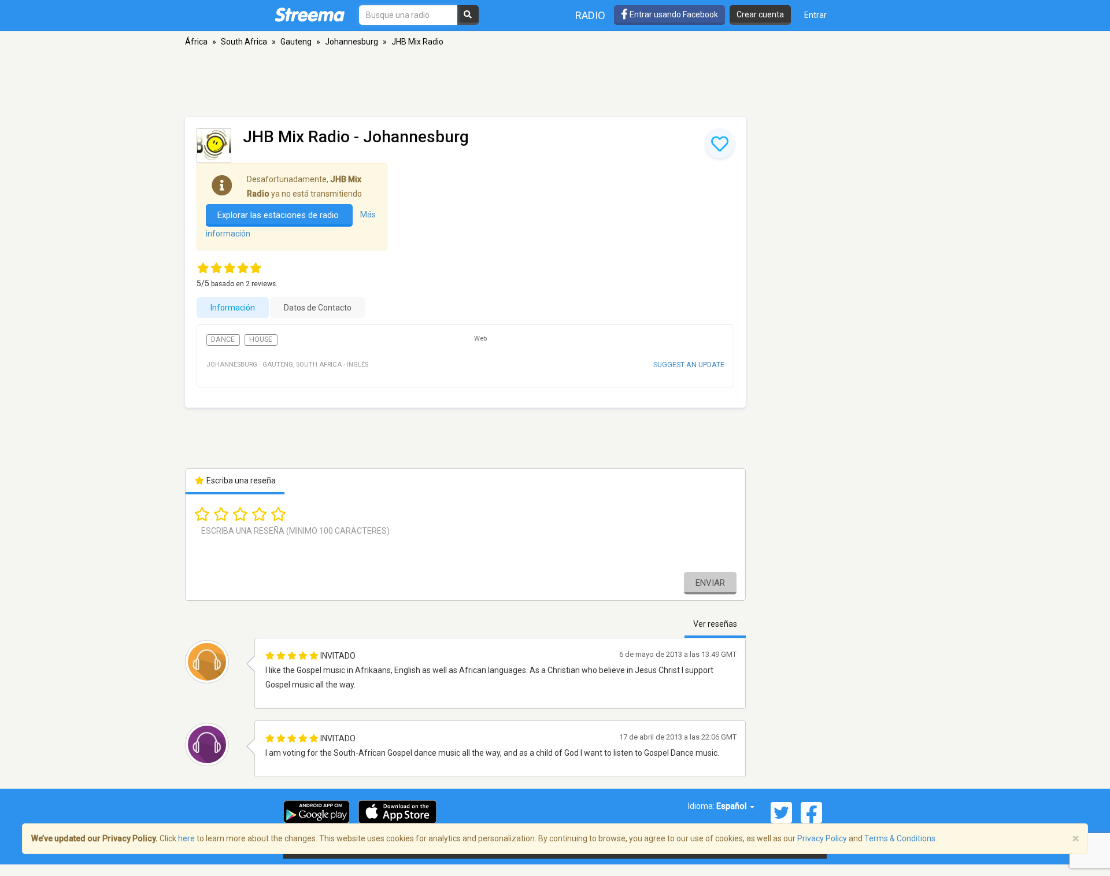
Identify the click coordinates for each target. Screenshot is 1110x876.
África (196, 41)
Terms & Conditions (899, 838)
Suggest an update (688, 364)
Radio (590, 15)
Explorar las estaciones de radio (279, 215)
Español (732, 806)
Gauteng (296, 41)
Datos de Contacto (318, 307)
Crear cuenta (760, 14)
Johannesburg (351, 41)
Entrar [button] (815, 15)
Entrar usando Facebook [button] (673, 14)
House (260, 339)
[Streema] (310, 14)
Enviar (710, 583)
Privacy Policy (822, 838)
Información (232, 307)
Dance (223, 339)
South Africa (244, 41)
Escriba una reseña (240, 480)
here (186, 838)
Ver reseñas (715, 624)
